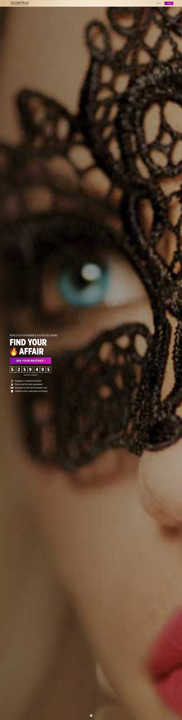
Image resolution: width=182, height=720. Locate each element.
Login (169, 3)
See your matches (30, 360)
